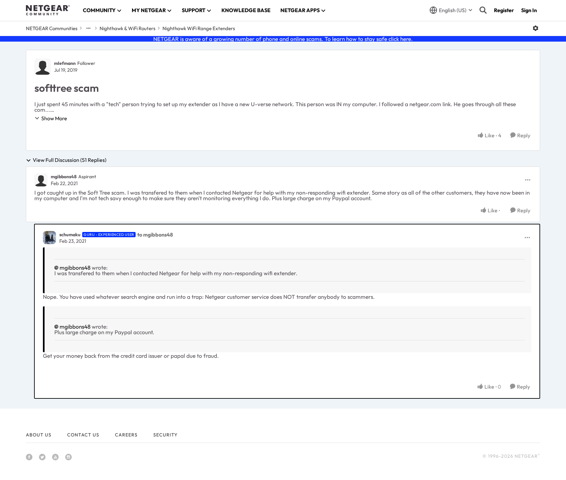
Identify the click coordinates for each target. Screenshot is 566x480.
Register (504, 10)
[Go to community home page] (48, 10)
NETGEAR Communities (51, 28)
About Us (38, 435)
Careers (126, 435)
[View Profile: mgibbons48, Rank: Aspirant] (40, 179)
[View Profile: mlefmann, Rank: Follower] (42, 66)
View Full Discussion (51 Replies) (69, 160)
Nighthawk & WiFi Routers (127, 28)
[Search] (483, 10)
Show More (54, 118)
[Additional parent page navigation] (88, 28)
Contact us (83, 435)
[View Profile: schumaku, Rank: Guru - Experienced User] (49, 237)
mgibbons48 (64, 176)
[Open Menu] (535, 28)
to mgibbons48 (155, 234)
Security (165, 435)
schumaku (70, 234)
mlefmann (65, 63)
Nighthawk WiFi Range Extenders (198, 28)
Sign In (529, 10)
